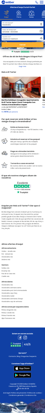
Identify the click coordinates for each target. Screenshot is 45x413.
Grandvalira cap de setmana (12, 302)
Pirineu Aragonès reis (9, 310)
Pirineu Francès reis (8, 315)
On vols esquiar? (7, 23)
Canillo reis (5, 276)
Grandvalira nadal (8, 296)
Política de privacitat (18, 393)
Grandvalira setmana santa (11, 288)
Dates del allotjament (9, 30)
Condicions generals (16, 395)
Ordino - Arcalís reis (8, 251)
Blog (18, 356)
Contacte (12, 356)
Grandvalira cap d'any (9, 293)
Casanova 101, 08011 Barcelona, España (22, 386)
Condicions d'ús (30, 395)
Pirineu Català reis (8, 313)
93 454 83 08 (24, 389)
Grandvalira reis (7, 257)
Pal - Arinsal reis (7, 254)
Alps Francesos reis (8, 318)
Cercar (22, 45)
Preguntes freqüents (28, 356)
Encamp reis (6, 271)
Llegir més (22, 66)
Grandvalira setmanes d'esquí (12, 299)
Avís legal (6, 393)
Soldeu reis (5, 268)
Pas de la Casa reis (8, 274)
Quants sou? (6, 37)
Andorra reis (6, 260)
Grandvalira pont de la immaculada (14, 290)
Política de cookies (34, 393)
